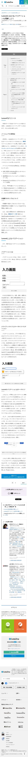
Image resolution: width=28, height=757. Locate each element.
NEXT (23, 482)
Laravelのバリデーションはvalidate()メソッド (17, 86)
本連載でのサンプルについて (18, 62)
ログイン (14, 655)
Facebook (19, 546)
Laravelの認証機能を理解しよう (11, 509)
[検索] (2, 6)
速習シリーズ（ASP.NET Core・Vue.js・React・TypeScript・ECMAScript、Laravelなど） (16, 584)
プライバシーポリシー (10, 744)
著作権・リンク (9, 734)
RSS (10, 543)
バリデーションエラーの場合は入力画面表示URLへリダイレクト (18, 94)
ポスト (5, 49)
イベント (3, 700)
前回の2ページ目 (12, 214)
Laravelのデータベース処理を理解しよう (13, 511)
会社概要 (7, 740)
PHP (3, 29)
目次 (14, 54)
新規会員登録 (14, 652)
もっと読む (5, 515)
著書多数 (19, 592)
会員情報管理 (8, 736)
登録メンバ (19, 537)
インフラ (23, 6)
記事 (19, 541)
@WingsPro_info (16, 543)
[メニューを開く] (2, 2)
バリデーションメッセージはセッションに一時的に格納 (18, 98)
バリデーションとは (16, 67)
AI (6, 6)
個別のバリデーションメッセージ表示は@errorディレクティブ (18, 103)
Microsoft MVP (15, 572)
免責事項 (7, 738)
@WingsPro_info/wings (17, 544)
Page (5, 94)
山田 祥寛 (17, 24)
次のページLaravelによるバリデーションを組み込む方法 (14, 476)
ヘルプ (7, 732)
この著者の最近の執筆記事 (15, 560)
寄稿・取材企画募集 (7, 687)
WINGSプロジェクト (15, 528)
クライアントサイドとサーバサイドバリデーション (18, 69)
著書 (16, 541)
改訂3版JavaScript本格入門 (16, 587)
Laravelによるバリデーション (17, 64)
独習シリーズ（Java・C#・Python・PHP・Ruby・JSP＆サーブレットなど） (17, 580)
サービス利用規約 (9, 742)
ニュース (3, 693)
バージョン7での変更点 (17, 60)
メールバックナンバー (15, 648)
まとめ (12, 110)
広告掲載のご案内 (21, 687)
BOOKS (18, 700)
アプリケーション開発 (13, 6)
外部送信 (7, 746)
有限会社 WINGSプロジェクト (16, 529)
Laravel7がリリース (15, 58)
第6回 (24, 141)
